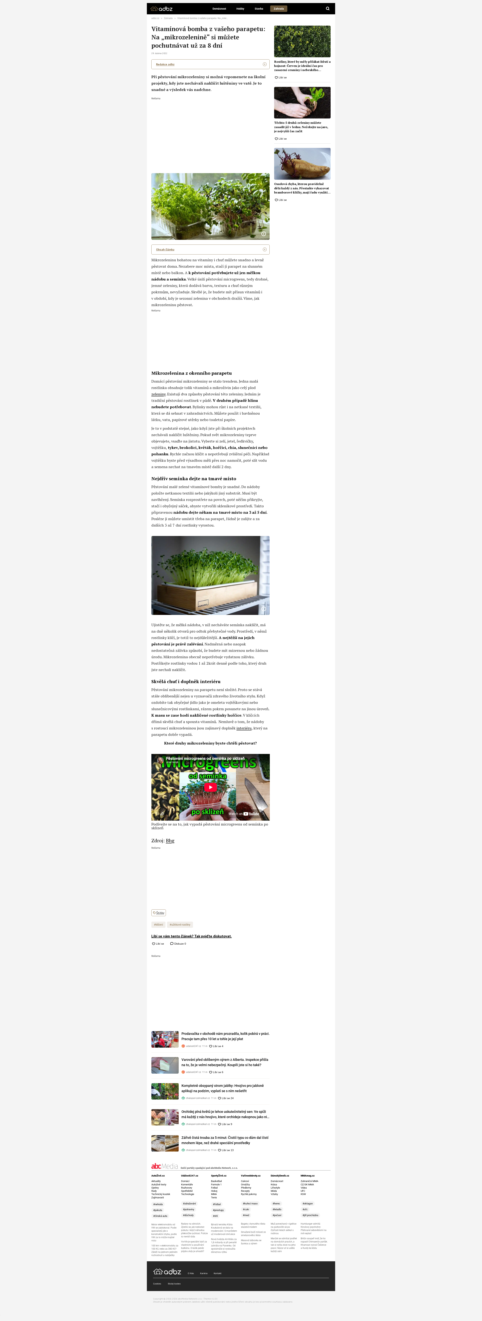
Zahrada (279, 8)
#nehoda (158, 1204)
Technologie (187, 1194)
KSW (303, 1194)
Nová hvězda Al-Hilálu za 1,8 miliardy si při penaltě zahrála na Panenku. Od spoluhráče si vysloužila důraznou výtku (224, 1245)
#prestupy (218, 1210)
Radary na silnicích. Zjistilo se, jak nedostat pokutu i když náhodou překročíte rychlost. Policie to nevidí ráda (194, 1230)
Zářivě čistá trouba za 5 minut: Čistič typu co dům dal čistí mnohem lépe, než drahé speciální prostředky (225, 1140)
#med (246, 1215)
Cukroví (245, 1181)
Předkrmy (246, 1187)
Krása (274, 1184)
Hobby (240, 8)
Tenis (214, 1197)
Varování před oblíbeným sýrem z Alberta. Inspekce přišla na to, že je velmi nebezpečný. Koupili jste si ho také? (225, 1062)
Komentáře (187, 1184)
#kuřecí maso (250, 1203)
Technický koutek (160, 1194)
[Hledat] (328, 8)
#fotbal (217, 1204)
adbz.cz (155, 18)
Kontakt (217, 1273)
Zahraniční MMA (309, 1181)
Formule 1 (216, 1184)
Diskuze (180, 943)
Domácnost (219, 8)
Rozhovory (186, 1187)
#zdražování (189, 1203)
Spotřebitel (187, 1191)
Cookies (157, 1283)
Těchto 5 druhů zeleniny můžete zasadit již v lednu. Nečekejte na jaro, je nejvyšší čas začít (301, 127)
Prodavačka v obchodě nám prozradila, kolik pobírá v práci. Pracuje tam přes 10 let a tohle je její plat (226, 1036)
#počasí (277, 1215)
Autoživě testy (158, 1184)
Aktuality (156, 1181)
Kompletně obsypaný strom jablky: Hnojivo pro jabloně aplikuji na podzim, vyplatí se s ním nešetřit (223, 1088)
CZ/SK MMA (307, 1184)
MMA (214, 1194)
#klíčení (158, 924)
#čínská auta (160, 1216)
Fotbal (214, 1187)
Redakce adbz (165, 64)
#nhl (215, 1216)
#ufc (305, 1209)
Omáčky (245, 1184)
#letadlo (277, 1209)
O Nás (191, 1273)
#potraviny (188, 1209)
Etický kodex (174, 1283)
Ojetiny (155, 1187)
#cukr (246, 1209)
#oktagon (308, 1203)
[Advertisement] (210, 128)
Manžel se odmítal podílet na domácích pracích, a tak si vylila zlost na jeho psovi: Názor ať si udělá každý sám (284, 1245)
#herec (276, 1203)
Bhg (170, 840)
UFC (303, 1191)
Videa (304, 1187)
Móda (274, 1191)
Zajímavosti (157, 1197)
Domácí (185, 1181)
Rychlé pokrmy (249, 1194)
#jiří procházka (310, 1215)
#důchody (188, 1215)
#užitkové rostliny (180, 924)
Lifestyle (275, 1187)
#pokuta (157, 1210)
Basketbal (216, 1181)
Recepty (245, 1191)
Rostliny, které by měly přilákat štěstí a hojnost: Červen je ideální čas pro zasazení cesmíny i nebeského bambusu (302, 66)
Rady (154, 1191)
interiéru (244, 728)
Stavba (259, 8)
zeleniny (158, 394)
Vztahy (274, 1194)
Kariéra (203, 1273)
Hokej (214, 1191)
